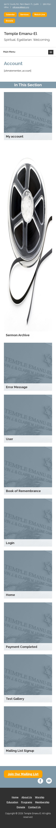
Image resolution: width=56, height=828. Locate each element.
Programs (26, 802)
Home (10, 595)
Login (10, 543)
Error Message (16, 387)
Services (24, 15)
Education (12, 802)
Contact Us (34, 807)
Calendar (10, 15)
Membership (42, 802)
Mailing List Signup (20, 751)
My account (14, 136)
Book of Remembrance (23, 491)
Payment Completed (21, 647)
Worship (39, 797)
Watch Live (39, 15)
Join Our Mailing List (23, 774)
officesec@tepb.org (21, 7)
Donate (9, 21)
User (9, 439)
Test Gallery (15, 699)
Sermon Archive (18, 335)
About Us (26, 797)
